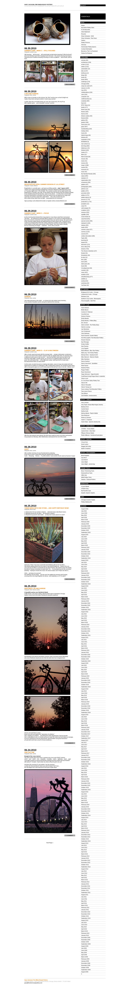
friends (34, 589)
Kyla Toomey (84, 346)
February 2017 (85, 753)
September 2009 (85, 944)
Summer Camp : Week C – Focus (36, 213)
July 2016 (84, 768)
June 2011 (84, 899)
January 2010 (85, 935)
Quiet (26, 449)
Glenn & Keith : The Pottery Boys (90, 325)
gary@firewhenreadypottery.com (33, 983)
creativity (83, 101)
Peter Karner (84, 365)
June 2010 (84, 924)
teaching (83, 240)
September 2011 (85, 892)
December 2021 (85, 629)
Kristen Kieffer (85, 344)
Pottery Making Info (86, 502)
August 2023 (84, 586)
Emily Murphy (85, 318)
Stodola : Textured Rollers (88, 479)
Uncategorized (85, 268)
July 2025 (84, 536)
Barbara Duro (85, 407)
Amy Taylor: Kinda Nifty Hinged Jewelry (92, 404)
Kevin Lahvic (84, 444)
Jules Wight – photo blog (88, 464)
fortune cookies (85, 116)
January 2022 (85, 627)
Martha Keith (84, 411)
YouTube (83, 285)
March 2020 (84, 674)
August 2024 (84, 560)
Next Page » (49, 842)
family (82, 107)
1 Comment (70, 440)
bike (31, 95)
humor (83, 133)
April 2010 (84, 929)
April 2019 (84, 697)
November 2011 (85, 888)
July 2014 (84, 819)
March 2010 (84, 931)
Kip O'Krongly (85, 342)
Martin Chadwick (85, 448)
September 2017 (85, 738)
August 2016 (84, 766)
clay (82, 90)
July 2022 (84, 614)
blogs (82, 75)
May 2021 (84, 644)
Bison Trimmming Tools (87, 471)
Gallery (83, 40)
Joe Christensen (85, 331)
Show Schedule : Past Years (89, 38)
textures (83, 249)
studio (83, 227)
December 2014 (85, 809)
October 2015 (85, 787)
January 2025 (85, 549)
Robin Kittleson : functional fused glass (92, 435)
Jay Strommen (85, 329)
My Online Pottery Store (87, 27)
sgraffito (83, 214)
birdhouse (84, 73)
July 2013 (84, 845)
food (82, 114)
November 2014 (85, 811)
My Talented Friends (86, 174)
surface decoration (86, 236)
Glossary (83, 44)
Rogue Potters (85, 370)
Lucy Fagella (84, 348)
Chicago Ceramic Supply (88, 500)
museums (84, 169)
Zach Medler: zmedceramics (89, 395)
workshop (84, 283)
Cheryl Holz (84, 442)
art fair (83, 64)
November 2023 (85, 579)
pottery (83, 195)
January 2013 (85, 858)
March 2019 (84, 699)
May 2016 (84, 772)
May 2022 (84, 618)
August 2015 (84, 792)
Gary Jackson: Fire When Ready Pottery (38, 4)
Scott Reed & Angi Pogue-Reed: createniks (93, 376)
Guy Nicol (84, 457)
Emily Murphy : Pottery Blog (88, 320)
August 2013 (84, 843)
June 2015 (84, 796)
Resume (83, 34)
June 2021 (84, 642)
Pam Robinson (85, 415)
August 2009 (84, 946)
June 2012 (84, 873)
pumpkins (84, 204)
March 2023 (84, 596)
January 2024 (85, 575)
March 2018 (84, 725)
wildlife (83, 279)
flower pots (84, 109)
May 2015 (84, 798)
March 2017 (84, 751)
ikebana (83, 137)
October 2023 (85, 581)
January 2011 (85, 909)
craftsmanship (85, 99)
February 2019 (85, 702)
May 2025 (84, 541)
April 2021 (84, 646)
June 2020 (84, 667)
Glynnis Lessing (85, 327)
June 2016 (84, 770)
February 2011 (85, 907)
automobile (84, 69)
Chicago (83, 84)
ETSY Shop (84, 105)
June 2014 (84, 822)
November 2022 (85, 605)
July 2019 (84, 691)
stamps (83, 225)
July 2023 (84, 588)
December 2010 (85, 912)
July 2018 (84, 717)
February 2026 (85, 521)
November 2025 (85, 528)
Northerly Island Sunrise (34, 588)
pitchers (83, 189)
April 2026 (84, 517)
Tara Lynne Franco (86, 391)
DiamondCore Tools (86, 473)
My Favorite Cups (86, 490)
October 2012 (85, 864)
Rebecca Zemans (86, 417)
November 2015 (85, 785)
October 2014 (85, 813)
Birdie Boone (84, 310)
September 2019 (85, 687)
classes (32, 185)
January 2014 (85, 832)
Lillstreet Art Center (40, 201)
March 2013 (84, 854)
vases (82, 272)
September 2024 (85, 558)
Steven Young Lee (86, 387)
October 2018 (85, 710)
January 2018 (85, 729)
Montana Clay (85, 296)
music (82, 171)
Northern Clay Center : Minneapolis (91, 298)
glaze (82, 126)
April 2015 (84, 800)
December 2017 (85, 732)
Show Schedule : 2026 (87, 36)
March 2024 (84, 571)
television (84, 244)
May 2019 (84, 695)
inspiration (84, 139)
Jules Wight (84, 462)
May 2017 (84, 747)
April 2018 (84, 723)
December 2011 (85, 886)
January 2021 (85, 652)
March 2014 (84, 828)
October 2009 (85, 942)
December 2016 (85, 757)
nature (83, 176)
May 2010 (84, 927)
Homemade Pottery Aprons (88, 47)
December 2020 (85, 654)
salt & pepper (85, 208)
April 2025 (84, 543)
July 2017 (84, 742)
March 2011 (84, 905)
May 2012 (84, 875)
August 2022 (84, 611)
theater (83, 253)
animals (83, 60)
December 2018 (85, 706)
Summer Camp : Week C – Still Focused (39, 50)
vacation (83, 270)
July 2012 (84, 871)
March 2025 (84, 545)
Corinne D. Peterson (87, 312)
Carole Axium (85, 409)
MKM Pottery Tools (86, 477)
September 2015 (85, 789)
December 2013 (85, 834)
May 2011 (84, 901)
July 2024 (84, 562)
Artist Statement (85, 32)
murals (83, 167)
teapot (83, 242)
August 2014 (84, 817)
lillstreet (36, 185)
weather (83, 274)
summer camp (33, 52)
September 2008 (85, 969)
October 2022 (85, 607)
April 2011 (84, 903)
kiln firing (83, 146)
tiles (82, 259)
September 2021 (85, 635)
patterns (83, 184)
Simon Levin (84, 378)
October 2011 (85, 890)
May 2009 (84, 952)
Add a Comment (70, 84)
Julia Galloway (85, 333)
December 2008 (85, 963)
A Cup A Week (85, 486)
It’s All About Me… (86, 29)
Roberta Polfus (85, 367)
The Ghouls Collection (87, 251)
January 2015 (85, 807)
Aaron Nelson (85, 307)
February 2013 (85, 856)
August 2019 (84, 689)
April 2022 (84, 620)
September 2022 (85, 609)
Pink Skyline (29, 752)
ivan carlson (84, 144)
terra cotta (84, 246)
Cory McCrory (85, 314)
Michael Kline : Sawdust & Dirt (89, 355)
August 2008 (84, 972)
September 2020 (85, 661)
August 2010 (84, 920)
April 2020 (84, 672)
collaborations (85, 92)
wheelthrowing (85, 276)
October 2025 (85, 530)
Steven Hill (84, 382)
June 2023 (84, 590)
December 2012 (85, 860)
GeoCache (84, 124)
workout (83, 281)
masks (83, 152)
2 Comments (69, 743)
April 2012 (84, 877)
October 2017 (85, 736)
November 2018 (85, 708)
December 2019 (85, 680)
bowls (82, 79)
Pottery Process (85, 42)
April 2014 (84, 826)
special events (85, 221)
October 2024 (85, 556)
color (82, 94)
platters (83, 191)
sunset (83, 234)
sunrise (34, 95)
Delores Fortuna (85, 316)
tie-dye (83, 257)
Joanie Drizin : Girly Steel (88, 431)
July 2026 (84, 511)
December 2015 (85, 783)
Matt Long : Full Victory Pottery (89, 352)
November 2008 (85, 965)
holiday (83, 131)
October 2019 (85, 684)
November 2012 (85, 862)
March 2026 (84, 519)
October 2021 (85, 633)
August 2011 (84, 894)
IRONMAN (84, 141)
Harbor (27, 297)
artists (82, 66)
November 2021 (85, 631)
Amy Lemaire (85, 402)
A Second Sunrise (31, 94)
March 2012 (84, 879)
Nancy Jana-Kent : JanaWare (89, 363)
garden (83, 122)
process (83, 199)
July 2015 (84, 794)
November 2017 (85, 734)
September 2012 (85, 867)
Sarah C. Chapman (86, 419)
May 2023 (84, 592)
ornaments (84, 182)
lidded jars (84, 148)
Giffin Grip (84, 475)
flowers (83, 111)
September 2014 (85, 815)
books (83, 77)
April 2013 (84, 852)
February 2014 (85, 830)
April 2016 (84, 774)
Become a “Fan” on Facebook (89, 51)
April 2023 (84, 594)
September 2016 (85, 764)
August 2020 (84, 663)
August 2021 (84, 637)
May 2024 (84, 566)
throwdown (84, 255)
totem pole (84, 264)
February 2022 (85, 624)
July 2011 (84, 897)
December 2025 (85, 526)
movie (83, 161)
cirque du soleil (85, 86)
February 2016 (85, 779)
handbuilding (85, 129)
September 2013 (85, 841)
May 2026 (84, 515)
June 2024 (84, 564)
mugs (82, 165)
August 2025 (84, 534)
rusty (82, 206)
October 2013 (85, 839)
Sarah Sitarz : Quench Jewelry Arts (90, 422)
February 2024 (85, 573)
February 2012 (85, 882)
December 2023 (85, 577)
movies (83, 163)
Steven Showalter (86, 385)
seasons (83, 212)
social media (84, 216)
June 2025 (84, 539)
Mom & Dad (33, 509)
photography (84, 186)
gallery (83, 120)
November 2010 (85, 914)
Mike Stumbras (85, 359)
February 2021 (85, 650)
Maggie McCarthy (86, 446)
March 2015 (84, 802)
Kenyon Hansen (85, 340)
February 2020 (85, 676)
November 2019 (85, 682)
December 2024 (85, 551)
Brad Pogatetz (85, 455)
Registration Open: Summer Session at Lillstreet (44, 184)
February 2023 (85, 599)
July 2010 (84, 922)
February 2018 (85, 727)
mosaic (83, 159)
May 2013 (84, 849)
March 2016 (84, 777)
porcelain (83, 193)
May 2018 (84, 721)
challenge (84, 81)
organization (84, 180)
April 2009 (84, 954)
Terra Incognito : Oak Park (88, 301)
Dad (82, 103)
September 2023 (85, 584)
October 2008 (85, 967)
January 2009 (85, 961)
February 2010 (85, 933)
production (84, 201)
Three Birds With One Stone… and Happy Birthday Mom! (46, 508)
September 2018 (85, 712)
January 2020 (85, 678)
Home (83, 25)
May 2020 (84, 669)
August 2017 (84, 740)
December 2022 (85, 603)
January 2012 (85, 884)
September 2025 (85, 532)
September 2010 (85, 918)
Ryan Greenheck (86, 372)
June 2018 (84, 719)
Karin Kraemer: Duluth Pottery (89, 335)
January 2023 (85, 601)
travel (82, 266)
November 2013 (85, 837)
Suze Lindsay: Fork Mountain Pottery (91, 389)
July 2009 (84, 948)
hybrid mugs (84, 135)
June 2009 (84, 950)
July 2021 (84, 639)
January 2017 (85, 755)
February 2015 (85, 804)
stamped (83, 223)
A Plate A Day (85, 488)
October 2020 (85, 659)
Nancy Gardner (85, 361)
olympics (83, 178)
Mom (82, 154)
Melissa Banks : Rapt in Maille (89, 413)
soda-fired (84, 219)
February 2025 (85, 547)
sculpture (83, 210)
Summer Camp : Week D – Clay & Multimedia (41, 350)
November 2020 (85, 657)
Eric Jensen (84, 322)
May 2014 (84, 824)
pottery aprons (85, 197)
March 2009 (84, 957)
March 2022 (84, 622)
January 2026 (85, 524)
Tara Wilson (84, 393)
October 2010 (85, 916)
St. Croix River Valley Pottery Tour (90, 380)
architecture (84, 62)
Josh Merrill (84, 460)
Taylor (83, 238)
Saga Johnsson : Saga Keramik (90, 374)
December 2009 (85, 937)
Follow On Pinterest (86, 53)
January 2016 (85, 781)
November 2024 (85, 554)
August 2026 (84, 509)
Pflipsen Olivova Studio (87, 433)
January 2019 (85, 704)
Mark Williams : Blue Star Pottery (90, 350)
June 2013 (84, 847)
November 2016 (85, 759)
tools (82, 261)
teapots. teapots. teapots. (88, 493)
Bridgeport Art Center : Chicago (89, 292)
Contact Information (86, 49)
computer (83, 96)
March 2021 (84, 648)
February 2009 (85, 959)
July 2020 (84, 665)
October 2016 (85, 762)
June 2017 (84, 744)
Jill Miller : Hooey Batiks (87, 428)
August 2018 (84, 714)
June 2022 (84, 616)
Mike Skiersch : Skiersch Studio (90, 357)
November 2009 (85, 939)
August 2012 (84, 869)
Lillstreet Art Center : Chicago (89, 294)
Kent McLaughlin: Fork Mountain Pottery (92, 337)
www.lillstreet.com (62, 201)
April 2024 (84, 569)
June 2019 (84, 693)
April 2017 (84, 749)
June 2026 (84, 513)
